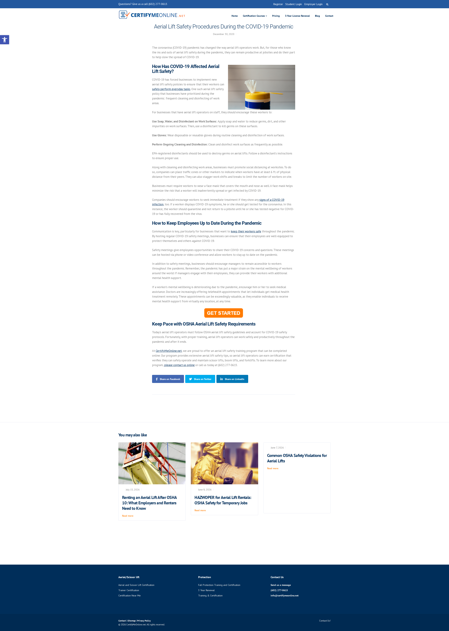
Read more (127, 515)
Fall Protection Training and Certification (219, 585)
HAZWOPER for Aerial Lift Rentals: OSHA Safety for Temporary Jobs (223, 500)
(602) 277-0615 (279, 590)
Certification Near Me (129, 595)
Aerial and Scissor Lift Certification (136, 585)
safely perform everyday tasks (171, 89)
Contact (329, 15)
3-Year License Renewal (297, 15)
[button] (4, 39)
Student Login (293, 4)
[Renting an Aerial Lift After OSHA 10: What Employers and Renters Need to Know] (152, 463)
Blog (317, 15)
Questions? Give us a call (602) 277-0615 (142, 4)
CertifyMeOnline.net (169, 351)
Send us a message (281, 585)
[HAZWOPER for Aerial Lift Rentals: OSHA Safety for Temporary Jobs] (224, 463)
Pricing (276, 15)
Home (235, 15)
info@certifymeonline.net (285, 595)
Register (278, 4)
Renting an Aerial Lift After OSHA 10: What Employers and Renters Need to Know (149, 503)
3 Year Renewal (206, 590)
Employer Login (313, 4)
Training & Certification (210, 595)
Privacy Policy (144, 620)
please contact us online (179, 365)
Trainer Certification (128, 590)
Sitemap (132, 620)
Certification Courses (254, 15)
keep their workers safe (246, 231)
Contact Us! (325, 620)
